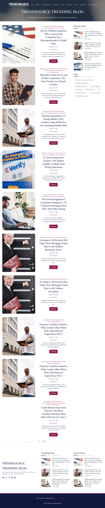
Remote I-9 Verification (48, 28)
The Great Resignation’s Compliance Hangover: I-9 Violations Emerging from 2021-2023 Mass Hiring (53, 204)
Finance (53, 237)
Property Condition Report (59, 113)
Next (45, 441)
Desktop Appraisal (59, 111)
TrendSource (50, 503)
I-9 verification (60, 26)
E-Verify (56, 153)
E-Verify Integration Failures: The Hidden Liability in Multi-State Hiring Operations (53, 162)
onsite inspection (58, 70)
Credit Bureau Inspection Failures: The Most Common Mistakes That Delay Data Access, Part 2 (53, 412)
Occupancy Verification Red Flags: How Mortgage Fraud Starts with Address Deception (53, 286)
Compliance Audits (44, 68)
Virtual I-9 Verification (59, 28)
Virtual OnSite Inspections (53, 404)
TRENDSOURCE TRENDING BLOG (52, 12)
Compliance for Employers (49, 26)
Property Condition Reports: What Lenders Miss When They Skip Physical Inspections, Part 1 (53, 371)
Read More (54, 61)
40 (38, 441)
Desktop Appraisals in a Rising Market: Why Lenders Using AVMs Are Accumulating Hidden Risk (53, 120)
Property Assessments (47, 113)
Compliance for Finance (48, 111)
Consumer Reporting (49, 70)
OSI (58, 72)
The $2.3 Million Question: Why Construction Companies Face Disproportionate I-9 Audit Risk (53, 37)
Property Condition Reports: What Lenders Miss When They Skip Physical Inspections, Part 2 (53, 329)
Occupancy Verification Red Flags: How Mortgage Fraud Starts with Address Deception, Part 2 (53, 245)
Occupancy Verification (61, 237)
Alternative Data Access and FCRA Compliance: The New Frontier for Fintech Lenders (53, 80)
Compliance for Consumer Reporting (58, 68)
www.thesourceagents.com (61, 498)
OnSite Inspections (52, 72)
